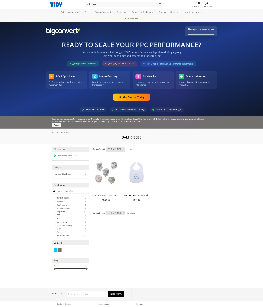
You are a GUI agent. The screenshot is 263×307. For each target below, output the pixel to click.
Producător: (67, 155)
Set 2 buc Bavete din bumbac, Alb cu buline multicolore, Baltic (106, 195)
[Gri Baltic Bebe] (60, 250)
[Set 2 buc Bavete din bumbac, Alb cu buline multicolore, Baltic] (106, 173)
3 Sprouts (71, 211)
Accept (56, 125)
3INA (71, 229)
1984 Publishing (71, 208)
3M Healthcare (71, 235)
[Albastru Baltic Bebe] (56, 250)
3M (71, 232)
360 (71, 215)
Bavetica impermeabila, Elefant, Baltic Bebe (137, 195)
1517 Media (71, 201)
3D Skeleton (71, 222)
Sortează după (99, 149)
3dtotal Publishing (71, 225)
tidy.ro (55, 132)
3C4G (71, 218)
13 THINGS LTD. (71, 198)
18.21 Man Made (71, 205)
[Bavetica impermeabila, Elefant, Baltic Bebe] (137, 173)
